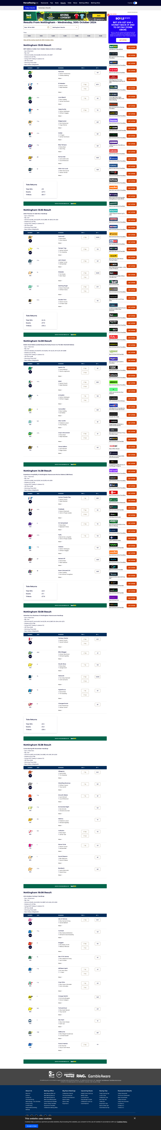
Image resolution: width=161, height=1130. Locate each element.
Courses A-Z (121, 1103)
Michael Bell (63, 264)
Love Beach (62, 97)
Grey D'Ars (61, 982)
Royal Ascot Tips (103, 1103)
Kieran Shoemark (64, 288)
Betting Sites (95, 3)
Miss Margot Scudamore (66, 1033)
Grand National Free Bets (50, 1101)
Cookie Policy (29, 1105)
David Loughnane (65, 371)
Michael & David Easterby (67, 934)
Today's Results (30, 8)
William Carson (63, 785)
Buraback (61, 868)
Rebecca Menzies (64, 946)
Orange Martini (63, 996)
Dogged (60, 942)
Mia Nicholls (62, 809)
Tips (51, 3)
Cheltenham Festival (67, 1093)
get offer (131, 47)
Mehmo (60, 819)
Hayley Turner (63, 262)
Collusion (61, 830)
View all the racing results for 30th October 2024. (38, 40)
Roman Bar (61, 157)
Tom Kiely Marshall (64, 678)
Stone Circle (62, 844)
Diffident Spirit (63, 968)
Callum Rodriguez (64, 111)
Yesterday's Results (44, 8)
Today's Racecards (122, 1093)
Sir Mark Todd (63, 303)
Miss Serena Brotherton (66, 933)
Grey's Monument (64, 432)
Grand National (85, 1103)
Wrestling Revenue (64, 783)
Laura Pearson (63, 369)
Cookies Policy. (122, 1122)
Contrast (61, 931)
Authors (28, 1095)
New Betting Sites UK (49, 1097)
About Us (28, 1093)
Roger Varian (63, 450)
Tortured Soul (62, 1008)
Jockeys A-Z (121, 1105)
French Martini (63, 1043)
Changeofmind (63, 703)
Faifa (59, 535)
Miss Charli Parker (64, 1022)
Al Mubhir (61, 395)
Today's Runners (122, 1099)
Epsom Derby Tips (104, 1105)
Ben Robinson (63, 858)
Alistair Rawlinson (64, 654)
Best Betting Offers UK (49, 1093)
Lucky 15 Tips (102, 1095)
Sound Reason (63, 856)
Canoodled (61, 409)
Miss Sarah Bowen (64, 1010)
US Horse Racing (30, 1099)
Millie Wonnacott (64, 170)
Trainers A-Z (121, 1107)
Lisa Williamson (64, 160)
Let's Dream (62, 260)
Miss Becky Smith (64, 944)
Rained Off (61, 558)
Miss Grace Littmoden (65, 984)
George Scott (63, 667)
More (59, 78)
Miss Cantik (62, 421)
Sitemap (28, 1109)
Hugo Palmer (63, 125)
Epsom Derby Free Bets (50, 1103)
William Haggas (64, 113)
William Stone (64, 289)
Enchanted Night (63, 807)
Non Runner (62, 1045)
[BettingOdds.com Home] (30, 3)
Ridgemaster (62, 121)
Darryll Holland (64, 642)
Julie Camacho (64, 679)
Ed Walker (62, 412)
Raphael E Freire (64, 526)
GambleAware (105, 1080)
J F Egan (61, 135)
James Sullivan (63, 250)
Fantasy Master (63, 638)
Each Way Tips (103, 1099)
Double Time (62, 299)
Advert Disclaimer (132, 12)
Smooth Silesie (63, 795)
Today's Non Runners (123, 1101)
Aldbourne (61, 1032)
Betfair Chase (84, 1095)
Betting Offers (84, 3)
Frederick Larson (64, 423)
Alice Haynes (63, 240)
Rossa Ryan (62, 147)
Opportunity (62, 109)
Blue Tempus (62, 145)
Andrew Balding (64, 75)
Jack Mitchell (63, 448)
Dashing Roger (63, 286)
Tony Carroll (63, 787)
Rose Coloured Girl (64, 570)
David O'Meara (64, 860)
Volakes (60, 546)
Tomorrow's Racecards (123, 1095)
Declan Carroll (63, 707)
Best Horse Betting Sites (50, 1099)
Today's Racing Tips (104, 1093)
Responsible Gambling (31, 1107)
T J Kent (62, 972)
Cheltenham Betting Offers (51, 1107)
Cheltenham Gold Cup (86, 1101)
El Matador (61, 83)
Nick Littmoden (64, 986)
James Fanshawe (64, 101)
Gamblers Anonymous (115, 1080)
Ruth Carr (62, 1023)
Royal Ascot (65, 1103)
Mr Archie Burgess (64, 998)
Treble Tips (102, 1101)
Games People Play (64, 497)
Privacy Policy (29, 1103)
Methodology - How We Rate (33, 1101)
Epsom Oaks (65, 1101)
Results (63, 3)
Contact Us (28, 1097)
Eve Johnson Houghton (66, 574)
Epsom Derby (65, 1099)
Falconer (61, 71)
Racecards (44, 3)
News (75, 3)
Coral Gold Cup (85, 1097)
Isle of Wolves (62, 919)
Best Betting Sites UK (49, 1095)
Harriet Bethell (64, 922)
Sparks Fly (61, 367)
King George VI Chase (86, 1099)
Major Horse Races (122, 1097)
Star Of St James (63, 956)
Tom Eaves (62, 274)
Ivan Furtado (63, 960)
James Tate (63, 834)
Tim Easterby (63, 252)
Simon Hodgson (64, 1000)
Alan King (62, 148)
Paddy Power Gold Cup (87, 1093)
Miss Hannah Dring (64, 921)
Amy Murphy (63, 424)
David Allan (62, 560)
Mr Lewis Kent (63, 970)
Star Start (61, 1020)
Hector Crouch (63, 85)
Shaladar (61, 272)
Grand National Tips (104, 1107)
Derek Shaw (63, 872)
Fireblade (61, 509)
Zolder (60, 133)
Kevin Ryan (63, 275)
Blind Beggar (62, 652)
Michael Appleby (64, 656)
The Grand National (67, 1095)
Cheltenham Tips (103, 1097)
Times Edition (62, 446)
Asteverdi (61, 236)
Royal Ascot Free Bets (49, 1105)
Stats (57, 3)
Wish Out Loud (63, 168)
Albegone (61, 771)
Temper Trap (62, 248)
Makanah (61, 676)
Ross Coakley (63, 99)
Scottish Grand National (68, 1097)
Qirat (59, 381)
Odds (69, 3)
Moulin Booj (62, 664)
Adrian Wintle (63, 172)
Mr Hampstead (63, 523)
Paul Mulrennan (63, 123)
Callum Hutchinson (64, 73)
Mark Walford (63, 562)
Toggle (135, 3)
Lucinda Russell (64, 1035)
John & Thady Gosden (66, 513)
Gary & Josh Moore (65, 1047)
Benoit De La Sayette (65, 537)
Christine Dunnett (65, 810)
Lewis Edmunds (64, 158)
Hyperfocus (62, 689)
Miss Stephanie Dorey (65, 958)
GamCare (98, 1080)
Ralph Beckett (63, 87)
